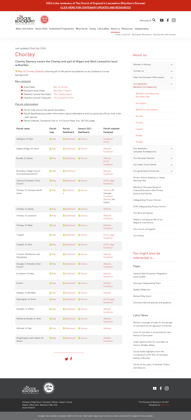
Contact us (138, 71)
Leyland (139, 129)
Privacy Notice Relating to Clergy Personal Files (149, 179)
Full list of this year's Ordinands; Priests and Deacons (151, 366)
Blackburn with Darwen (147, 109)
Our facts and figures (143, 213)
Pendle (139, 135)
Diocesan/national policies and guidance (152, 302)
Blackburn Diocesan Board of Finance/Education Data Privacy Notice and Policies (148, 190)
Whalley (139, 142)
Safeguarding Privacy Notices (147, 200)
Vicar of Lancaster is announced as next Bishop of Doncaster (152, 334)
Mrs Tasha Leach (63, 94)
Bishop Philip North (142, 296)
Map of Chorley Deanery (31, 71)
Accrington (141, 103)
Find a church (123, 34)
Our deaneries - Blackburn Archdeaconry (145, 85)
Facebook (108, 139)
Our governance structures (146, 171)
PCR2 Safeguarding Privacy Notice (149, 206)
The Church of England (144, 229)
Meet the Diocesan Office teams (148, 77)
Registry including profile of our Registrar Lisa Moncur (148, 221)
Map (54, 139)
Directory (142, 34)
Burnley (139, 116)
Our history (138, 235)
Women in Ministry (142, 64)
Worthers (165, 405)
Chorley (139, 122)
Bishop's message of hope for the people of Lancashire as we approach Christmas (152, 324)
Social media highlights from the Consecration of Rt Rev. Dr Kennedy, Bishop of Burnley (150, 354)
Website (107, 149)
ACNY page (108, 181)
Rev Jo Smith (60, 87)
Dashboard (70, 139)
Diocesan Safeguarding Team (147, 283)
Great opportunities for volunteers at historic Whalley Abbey (150, 343)
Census (83, 139)
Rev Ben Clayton (62, 90)
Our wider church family (144, 164)
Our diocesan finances (143, 158)
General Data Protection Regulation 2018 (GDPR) (150, 275)
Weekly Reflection (141, 289)
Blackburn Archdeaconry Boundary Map (147, 95)
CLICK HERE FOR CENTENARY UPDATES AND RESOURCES (95, 7)
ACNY (106, 142)
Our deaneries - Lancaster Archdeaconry (144, 150)
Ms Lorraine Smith (63, 97)
